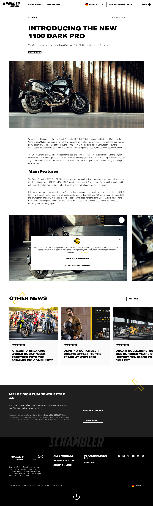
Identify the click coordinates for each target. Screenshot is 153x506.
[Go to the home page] (11, 4)
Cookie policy (83, 252)
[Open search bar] (102, 4)
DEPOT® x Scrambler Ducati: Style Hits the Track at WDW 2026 (82, 354)
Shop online (62, 465)
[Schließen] (120, 239)
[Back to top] (76, 497)
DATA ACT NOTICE (60, 485)
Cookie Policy (29, 485)
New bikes (35, 52)
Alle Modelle (53, 4)
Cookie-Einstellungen (77, 258)
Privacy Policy (44, 485)
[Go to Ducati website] (40, 457)
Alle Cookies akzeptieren (77, 265)
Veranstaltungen (95, 457)
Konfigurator (35, 4)
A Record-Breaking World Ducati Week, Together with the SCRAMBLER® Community (32, 355)
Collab (89, 463)
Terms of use (15, 485)
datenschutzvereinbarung (22, 417)
